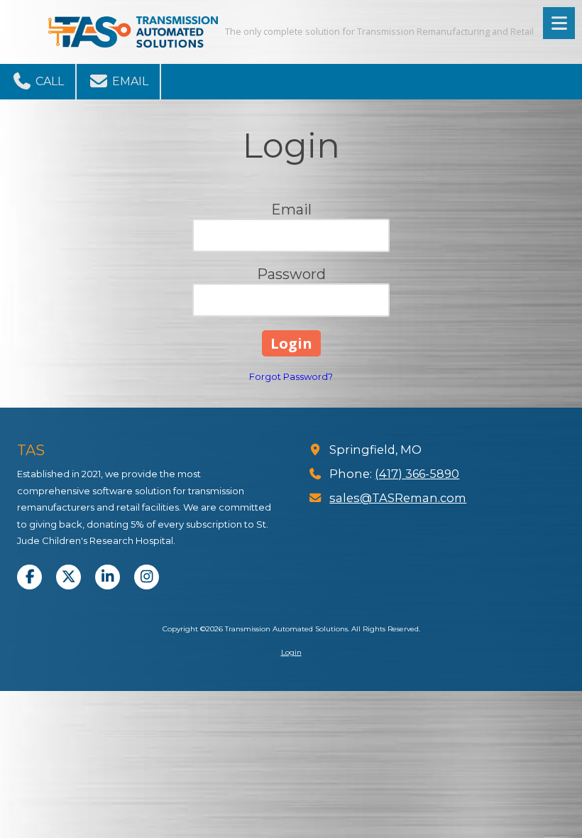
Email (128, 81)
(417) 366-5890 (417, 474)
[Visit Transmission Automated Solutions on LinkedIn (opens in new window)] (107, 577)
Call (48, 81)
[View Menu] (559, 23)
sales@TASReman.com (397, 498)
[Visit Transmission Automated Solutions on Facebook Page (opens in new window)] (29, 577)
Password (291, 274)
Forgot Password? (291, 376)
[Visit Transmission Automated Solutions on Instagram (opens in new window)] (146, 577)
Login (291, 652)
